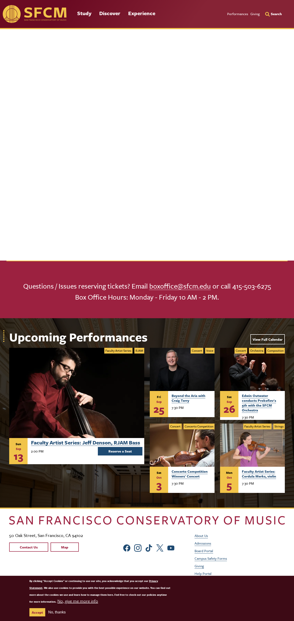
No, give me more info (77, 601)
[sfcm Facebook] (126, 547)
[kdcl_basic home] (147, 520)
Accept (37, 612)
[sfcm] (34, 14)
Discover (109, 13)
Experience (141, 13)
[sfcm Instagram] (137, 547)
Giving (255, 13)
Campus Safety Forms (211, 558)
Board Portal (204, 550)
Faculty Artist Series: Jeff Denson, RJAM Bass (85, 442)
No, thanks (57, 612)
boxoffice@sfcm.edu (180, 286)
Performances (237, 13)
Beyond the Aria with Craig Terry (188, 398)
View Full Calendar (268, 339)
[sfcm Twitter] (160, 547)
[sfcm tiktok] (149, 547)
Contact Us (29, 547)
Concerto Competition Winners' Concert (190, 474)
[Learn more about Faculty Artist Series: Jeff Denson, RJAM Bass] (76, 393)
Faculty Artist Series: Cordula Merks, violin (259, 474)
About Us (201, 535)
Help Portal (203, 573)
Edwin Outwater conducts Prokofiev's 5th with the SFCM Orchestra (259, 402)
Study (84, 13)
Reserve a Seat (120, 451)
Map (64, 547)
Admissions (203, 543)
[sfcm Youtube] (171, 547)
